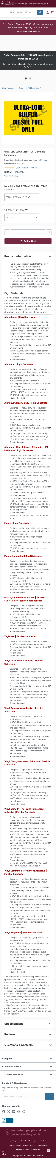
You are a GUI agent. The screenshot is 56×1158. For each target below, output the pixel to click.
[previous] (21, 78)
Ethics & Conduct (22, 1150)
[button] (28, 27)
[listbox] (28, 61)
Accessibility (35, 1150)
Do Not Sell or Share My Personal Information (34, 1141)
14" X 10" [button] (10, 217)
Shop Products (7, 88)
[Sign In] (47, 12)
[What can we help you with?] (40, 12)
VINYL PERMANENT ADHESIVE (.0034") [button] (22, 197)
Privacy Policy (11, 1141)
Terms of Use (42, 1145)
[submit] (49, 1096)
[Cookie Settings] (4, 1153)
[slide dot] (26, 78)
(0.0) (18, 168)
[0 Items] (52, 12)
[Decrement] (6, 232)
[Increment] (49, 232)
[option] (28, 61)
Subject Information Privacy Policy (22, 1145)
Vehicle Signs (33, 88)
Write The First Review (30, 168)
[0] (52, 12)
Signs (21, 88)
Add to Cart (30, 241)
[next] (34, 78)
